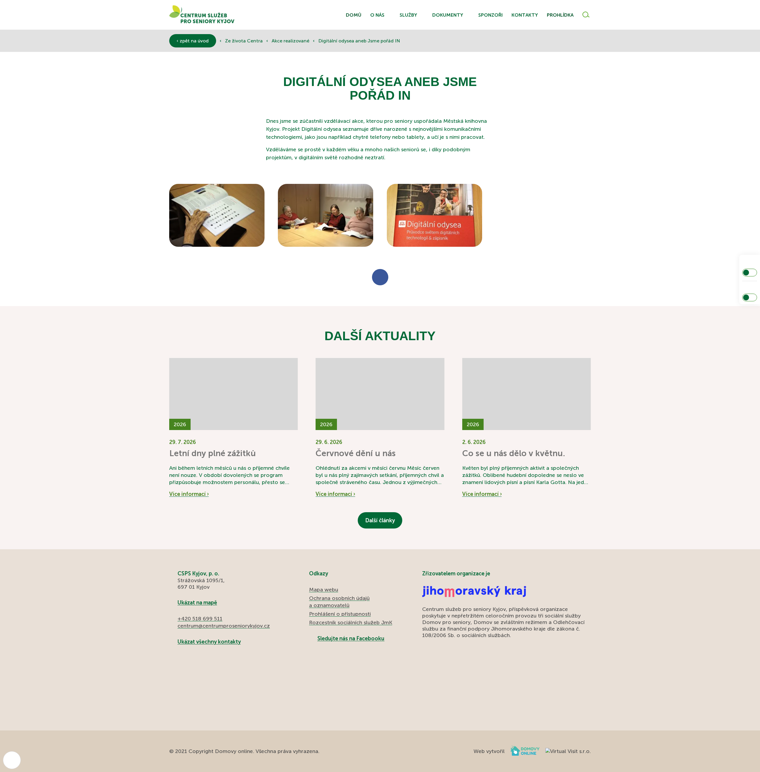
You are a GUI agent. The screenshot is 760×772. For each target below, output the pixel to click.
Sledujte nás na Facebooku (350, 638)
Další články (380, 520)
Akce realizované (291, 41)
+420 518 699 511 (200, 618)
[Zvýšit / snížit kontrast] (749, 272)
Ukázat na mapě (197, 602)
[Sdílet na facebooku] (380, 277)
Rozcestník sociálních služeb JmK (350, 622)
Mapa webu (323, 589)
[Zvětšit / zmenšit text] (749, 297)
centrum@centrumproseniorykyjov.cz (224, 626)
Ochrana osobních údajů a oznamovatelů (339, 602)
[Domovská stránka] (202, 15)
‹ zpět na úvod (193, 41)
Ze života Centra (244, 41)
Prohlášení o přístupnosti (340, 614)
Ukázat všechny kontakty (209, 642)
